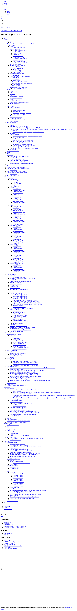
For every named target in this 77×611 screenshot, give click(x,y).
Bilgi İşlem (12, 94)
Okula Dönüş (13, 488)
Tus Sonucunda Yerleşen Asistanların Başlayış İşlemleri (26, 148)
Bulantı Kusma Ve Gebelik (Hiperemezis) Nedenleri (25, 300)
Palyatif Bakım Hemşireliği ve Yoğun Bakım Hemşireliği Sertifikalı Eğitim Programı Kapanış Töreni (36, 392)
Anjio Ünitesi (13, 275)
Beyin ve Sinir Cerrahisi (15, 225)
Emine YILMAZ (17, 80)
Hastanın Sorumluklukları (16, 400)
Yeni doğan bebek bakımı (19, 312)
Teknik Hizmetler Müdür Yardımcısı (18, 87)
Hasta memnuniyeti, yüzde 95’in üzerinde (19, 445)
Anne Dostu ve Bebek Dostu (16, 293)
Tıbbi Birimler (7, 176)
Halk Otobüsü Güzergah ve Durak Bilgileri (20, 436)
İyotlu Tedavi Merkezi (15, 288)
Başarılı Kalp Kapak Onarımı (17, 369)
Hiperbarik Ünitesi (14, 286)
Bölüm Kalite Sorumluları (16, 117)
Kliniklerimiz (10, 178)
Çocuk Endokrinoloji (15, 254)
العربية (5, 4)
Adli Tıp (12, 187)
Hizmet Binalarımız (8, 166)
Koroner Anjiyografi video (19, 277)
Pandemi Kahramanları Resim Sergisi (21, 463)
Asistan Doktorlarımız (18, 224)
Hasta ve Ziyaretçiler (11, 366)
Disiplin (11, 95)
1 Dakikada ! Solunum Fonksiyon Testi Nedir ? (21, 491)
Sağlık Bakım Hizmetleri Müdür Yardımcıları (20, 76)
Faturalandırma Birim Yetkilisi (17, 355)
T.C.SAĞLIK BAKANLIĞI (11, 31)
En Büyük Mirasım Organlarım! (11, 541)
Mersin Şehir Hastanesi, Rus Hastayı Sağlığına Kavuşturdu (24, 373)
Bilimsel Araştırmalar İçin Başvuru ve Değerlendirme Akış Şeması (28, 132)
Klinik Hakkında (17, 180)
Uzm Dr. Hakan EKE (18, 56)
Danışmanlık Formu (11, 384)
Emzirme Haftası (17, 391)
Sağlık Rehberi (10, 388)
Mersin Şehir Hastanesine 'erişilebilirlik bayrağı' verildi (22, 456)
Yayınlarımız (13, 149)
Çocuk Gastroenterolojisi (18, 343)
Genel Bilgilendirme (8, 533)
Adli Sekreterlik (13, 91)
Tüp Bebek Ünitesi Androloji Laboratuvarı (20, 328)
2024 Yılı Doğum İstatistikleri (20, 294)
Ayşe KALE (16, 79)
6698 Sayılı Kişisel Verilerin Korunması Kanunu (21, 163)
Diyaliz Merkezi (13, 279)
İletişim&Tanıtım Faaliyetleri (13, 459)
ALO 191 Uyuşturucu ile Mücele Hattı (13, 546)
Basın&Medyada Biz (12, 442)
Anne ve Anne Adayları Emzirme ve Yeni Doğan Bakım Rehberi (28, 304)
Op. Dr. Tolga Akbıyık (18, 60)
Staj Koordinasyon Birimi (13, 151)
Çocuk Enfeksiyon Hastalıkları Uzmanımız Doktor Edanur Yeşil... (25, 494)
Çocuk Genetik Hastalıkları (19, 345)
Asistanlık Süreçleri (14, 134)
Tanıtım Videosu (13, 170)
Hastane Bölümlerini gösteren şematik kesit (17, 167)
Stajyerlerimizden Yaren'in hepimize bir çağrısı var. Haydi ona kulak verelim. (28, 490)
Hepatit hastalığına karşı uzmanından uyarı (20, 449)
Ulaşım (8, 430)
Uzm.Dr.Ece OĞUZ (17, 54)
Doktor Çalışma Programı (19, 190)
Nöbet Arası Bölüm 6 (18, 480)
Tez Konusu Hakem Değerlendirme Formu (23, 141)
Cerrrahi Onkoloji (14, 235)
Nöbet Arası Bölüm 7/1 (18, 482)
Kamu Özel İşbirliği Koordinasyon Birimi (19, 102)
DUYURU (15, 404)
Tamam (2, 609)
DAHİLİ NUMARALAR (13, 425)
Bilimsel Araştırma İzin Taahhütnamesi (19, 161)
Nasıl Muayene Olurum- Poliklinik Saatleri (17, 422)
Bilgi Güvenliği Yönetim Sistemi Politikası (20, 156)
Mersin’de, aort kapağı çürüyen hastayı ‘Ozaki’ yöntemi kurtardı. (25, 453)
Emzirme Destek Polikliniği (19, 307)
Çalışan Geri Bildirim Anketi (19, 406)
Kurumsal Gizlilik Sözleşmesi (17, 159)
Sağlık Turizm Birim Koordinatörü (18, 353)
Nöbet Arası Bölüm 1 (18, 473)
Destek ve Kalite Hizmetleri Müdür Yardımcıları (21, 83)
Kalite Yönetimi (10, 106)
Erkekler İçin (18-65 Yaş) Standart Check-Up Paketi (25, 361)
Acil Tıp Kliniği (13, 179)
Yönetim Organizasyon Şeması (20, 119)
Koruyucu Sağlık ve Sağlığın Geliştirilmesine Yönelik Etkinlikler (25, 389)
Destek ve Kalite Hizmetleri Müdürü (18, 81)
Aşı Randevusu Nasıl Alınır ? (17, 492)
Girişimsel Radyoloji (14, 285)
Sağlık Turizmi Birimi (12, 350)
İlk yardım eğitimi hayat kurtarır (17, 444)
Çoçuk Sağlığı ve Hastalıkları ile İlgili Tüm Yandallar (22, 278)
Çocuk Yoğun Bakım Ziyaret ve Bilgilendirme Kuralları (23, 414)
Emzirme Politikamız (18, 305)
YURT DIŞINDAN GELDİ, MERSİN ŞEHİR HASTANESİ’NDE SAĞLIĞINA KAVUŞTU (32, 368)
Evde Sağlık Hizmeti (8, 543)
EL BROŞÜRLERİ (14, 309)
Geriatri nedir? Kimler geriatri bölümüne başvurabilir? (22, 498)
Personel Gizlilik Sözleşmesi (16, 157)
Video (8, 471)
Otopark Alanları (14, 433)
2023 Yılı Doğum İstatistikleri (20, 296)
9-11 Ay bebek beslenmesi (19, 317)
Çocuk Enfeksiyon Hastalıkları (17, 263)
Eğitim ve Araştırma (11, 122)
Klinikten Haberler (17, 183)
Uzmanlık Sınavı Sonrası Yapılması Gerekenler (24, 145)
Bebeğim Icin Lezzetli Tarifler (20, 320)
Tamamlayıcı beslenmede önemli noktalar (22, 322)
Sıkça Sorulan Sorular (18, 185)
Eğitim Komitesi (16, 111)
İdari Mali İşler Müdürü (15, 64)
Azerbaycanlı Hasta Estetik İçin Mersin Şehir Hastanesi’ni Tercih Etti (26, 374)
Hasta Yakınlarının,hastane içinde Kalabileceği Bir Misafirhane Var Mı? (26, 438)
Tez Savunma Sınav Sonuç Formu (21, 142)
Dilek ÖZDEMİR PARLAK (19, 88)
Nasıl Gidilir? (16, 182)
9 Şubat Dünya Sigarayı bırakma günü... (22, 393)
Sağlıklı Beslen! (7, 547)
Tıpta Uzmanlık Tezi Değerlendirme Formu (23, 140)
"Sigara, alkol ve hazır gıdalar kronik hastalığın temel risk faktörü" (25, 446)
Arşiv (11, 92)
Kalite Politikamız (14, 121)
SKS (11, 115)
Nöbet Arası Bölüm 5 (18, 479)
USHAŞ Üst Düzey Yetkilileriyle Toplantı (20, 377)
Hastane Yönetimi (11, 45)
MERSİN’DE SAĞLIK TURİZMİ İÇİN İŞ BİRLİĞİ (22, 372)
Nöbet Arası (12, 472)
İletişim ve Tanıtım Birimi (16, 98)
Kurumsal (6, 39)
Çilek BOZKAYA (17, 84)
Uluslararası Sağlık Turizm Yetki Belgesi (16, 385)
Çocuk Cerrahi (16, 339)
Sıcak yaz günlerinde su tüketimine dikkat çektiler (21, 450)
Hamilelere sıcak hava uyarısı (17, 448)
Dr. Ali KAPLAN (17, 53)
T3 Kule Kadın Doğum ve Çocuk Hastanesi (17, 172)
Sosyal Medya (10, 427)
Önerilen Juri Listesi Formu (19, 138)
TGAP (8, 153)
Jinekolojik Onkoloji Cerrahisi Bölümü (19, 289)
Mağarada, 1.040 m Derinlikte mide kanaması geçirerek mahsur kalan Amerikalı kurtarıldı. (31, 380)
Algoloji (12, 195)
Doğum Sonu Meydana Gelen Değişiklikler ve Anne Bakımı (27, 303)
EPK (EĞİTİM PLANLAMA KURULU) (20, 126)
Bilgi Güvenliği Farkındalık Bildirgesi (19, 160)
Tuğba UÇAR (16, 75)
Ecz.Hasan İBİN (17, 52)
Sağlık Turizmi (7, 332)
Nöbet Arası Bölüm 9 (18, 486)
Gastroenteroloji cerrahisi (16, 284)
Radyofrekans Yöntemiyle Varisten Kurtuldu (20, 452)
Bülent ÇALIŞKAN (17, 72)
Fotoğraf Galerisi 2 (14, 468)
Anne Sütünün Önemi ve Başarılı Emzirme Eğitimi (22, 308)
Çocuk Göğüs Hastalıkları (19, 346)
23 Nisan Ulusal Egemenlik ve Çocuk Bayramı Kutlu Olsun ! (24, 497)
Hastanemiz (9, 41)
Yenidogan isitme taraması (19, 323)
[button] (6, 9)
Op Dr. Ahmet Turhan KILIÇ (20, 58)
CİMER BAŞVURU (12, 429)
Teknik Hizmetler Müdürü (16, 85)
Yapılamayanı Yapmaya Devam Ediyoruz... (20, 379)
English (5, 3)
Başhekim (12, 46)
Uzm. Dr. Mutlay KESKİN (19, 61)
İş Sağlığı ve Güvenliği (15, 100)
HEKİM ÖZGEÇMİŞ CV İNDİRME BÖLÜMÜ (18, 421)
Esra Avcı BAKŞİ (17, 71)
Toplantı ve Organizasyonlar (16, 461)
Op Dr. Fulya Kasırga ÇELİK (20, 50)
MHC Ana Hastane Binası (13, 175)
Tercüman (12, 357)
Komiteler (12, 109)
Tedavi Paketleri (10, 358)
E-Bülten (12, 460)
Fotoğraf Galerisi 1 (14, 467)
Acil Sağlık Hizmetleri (12, 419)
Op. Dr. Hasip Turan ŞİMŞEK (20, 62)
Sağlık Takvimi (13, 464)
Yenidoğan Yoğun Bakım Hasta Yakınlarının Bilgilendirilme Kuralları (26, 412)
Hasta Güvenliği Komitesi (19, 114)
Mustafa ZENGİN (17, 69)
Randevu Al (9, 418)
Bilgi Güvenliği (10, 155)
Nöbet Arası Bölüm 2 (18, 475)
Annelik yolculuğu (17, 311)
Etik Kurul (12, 133)
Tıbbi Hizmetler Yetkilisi (15, 354)
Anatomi (12, 205)
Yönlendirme (7, 387)
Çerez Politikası (68, 607)
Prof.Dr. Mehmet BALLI (19, 47)
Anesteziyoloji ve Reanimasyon (17, 214)
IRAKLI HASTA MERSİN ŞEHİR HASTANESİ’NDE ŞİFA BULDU (27, 370)
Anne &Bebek (10, 292)
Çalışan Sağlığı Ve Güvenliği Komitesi (22, 113)
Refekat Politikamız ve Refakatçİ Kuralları (20, 410)
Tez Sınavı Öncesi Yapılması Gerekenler (22, 144)
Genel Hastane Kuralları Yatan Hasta (18, 407)
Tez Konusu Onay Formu (19, 137)
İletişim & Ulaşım (8, 423)
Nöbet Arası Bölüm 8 (18, 484)
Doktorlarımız (16, 186)
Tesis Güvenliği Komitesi (19, 110)
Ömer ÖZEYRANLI (18, 68)
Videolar (6, 534)
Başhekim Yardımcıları (15, 49)
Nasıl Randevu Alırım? (15, 440)
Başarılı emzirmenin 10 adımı (20, 315)
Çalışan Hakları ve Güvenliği (16, 402)
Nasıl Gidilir (12, 431)
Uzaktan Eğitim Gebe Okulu (16, 331)
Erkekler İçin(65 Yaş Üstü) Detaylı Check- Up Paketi (25, 364)
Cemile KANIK (16, 66)
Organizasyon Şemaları (15, 118)
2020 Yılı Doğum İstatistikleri (20, 298)
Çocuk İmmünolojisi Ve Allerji (20, 349)
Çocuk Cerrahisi (13, 244)
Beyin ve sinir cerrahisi (18, 336)
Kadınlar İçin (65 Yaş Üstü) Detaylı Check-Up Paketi (25, 365)
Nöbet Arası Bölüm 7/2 (18, 483)
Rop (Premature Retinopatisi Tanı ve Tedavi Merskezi (22, 327)
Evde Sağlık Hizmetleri (15, 282)
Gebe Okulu (12, 324)
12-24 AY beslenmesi (18, 319)
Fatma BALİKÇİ (17, 77)
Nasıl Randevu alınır (14, 415)
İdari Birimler (10, 90)
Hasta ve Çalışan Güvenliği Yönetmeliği (22, 403)
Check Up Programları (15, 360)
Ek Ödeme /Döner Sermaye (16, 96)
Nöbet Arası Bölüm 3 (18, 476)
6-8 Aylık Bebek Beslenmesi (19, 316)
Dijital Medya (7, 441)
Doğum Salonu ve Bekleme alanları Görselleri (21, 281)
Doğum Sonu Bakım (17, 313)
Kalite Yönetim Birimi (15, 107)
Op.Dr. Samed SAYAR (18, 57)
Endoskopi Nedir (14, 495)
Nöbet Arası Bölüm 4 (18, 478)
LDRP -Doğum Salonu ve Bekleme (18, 326)
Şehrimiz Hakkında (11, 383)
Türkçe (5, 1)
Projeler (8, 152)
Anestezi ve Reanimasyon (16, 123)
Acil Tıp (12, 125)
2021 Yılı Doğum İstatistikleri (20, 297)
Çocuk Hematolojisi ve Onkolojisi (21, 347)
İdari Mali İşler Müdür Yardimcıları (18, 65)
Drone (11, 469)
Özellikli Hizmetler (11, 274)
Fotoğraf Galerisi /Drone (12, 465)
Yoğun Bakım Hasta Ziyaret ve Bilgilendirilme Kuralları (23, 411)
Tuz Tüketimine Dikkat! (9, 544)
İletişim (8, 426)
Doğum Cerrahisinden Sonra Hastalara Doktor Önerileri (26, 301)
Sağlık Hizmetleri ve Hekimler (14, 334)
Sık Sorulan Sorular (11, 437)
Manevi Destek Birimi (15, 103)
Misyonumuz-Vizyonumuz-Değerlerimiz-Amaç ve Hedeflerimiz (22, 43)
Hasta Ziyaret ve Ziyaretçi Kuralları (18, 408)
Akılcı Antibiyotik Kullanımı (10, 548)
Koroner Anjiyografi (14, 487)
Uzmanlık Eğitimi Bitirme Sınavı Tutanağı (23, 147)
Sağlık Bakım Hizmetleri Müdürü (17, 73)
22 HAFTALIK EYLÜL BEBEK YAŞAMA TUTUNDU (24, 454)
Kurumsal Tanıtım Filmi (12, 501)
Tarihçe (11, 42)
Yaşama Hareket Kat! (9, 540)
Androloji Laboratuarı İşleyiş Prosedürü (22, 330)
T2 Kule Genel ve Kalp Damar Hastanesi (16, 171)
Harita (11, 434)
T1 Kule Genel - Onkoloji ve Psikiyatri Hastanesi (18, 168)
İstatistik (12, 99)
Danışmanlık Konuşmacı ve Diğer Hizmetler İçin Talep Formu (27, 128)
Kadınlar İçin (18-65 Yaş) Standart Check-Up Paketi (25, 362)
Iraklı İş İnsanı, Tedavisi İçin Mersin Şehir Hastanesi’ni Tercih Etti (25, 376)
